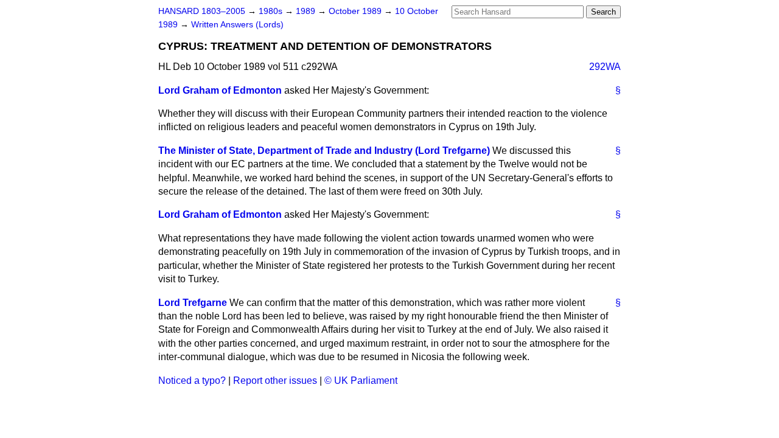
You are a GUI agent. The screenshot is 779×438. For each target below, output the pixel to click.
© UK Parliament (360, 380)
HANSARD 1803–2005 (201, 11)
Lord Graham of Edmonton (220, 90)
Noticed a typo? (192, 380)
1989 (307, 11)
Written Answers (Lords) (237, 24)
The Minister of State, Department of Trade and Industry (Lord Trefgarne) (324, 150)
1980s (272, 11)
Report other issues (275, 380)
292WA (605, 66)
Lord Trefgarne (192, 302)
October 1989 (356, 11)
